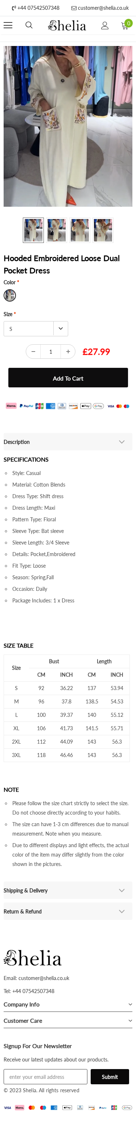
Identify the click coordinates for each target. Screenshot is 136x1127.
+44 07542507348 (37, 8)
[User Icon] (105, 25)
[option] (68, 126)
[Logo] (67, 25)
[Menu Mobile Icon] (8, 25)
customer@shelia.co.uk (103, 8)
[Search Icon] (29, 25)
